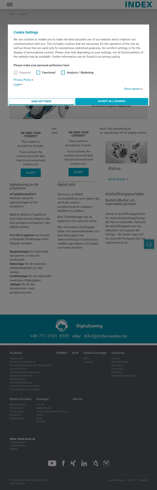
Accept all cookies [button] (111, 101)
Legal (17, 84)
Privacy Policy (22, 80)
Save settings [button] (41, 101)
